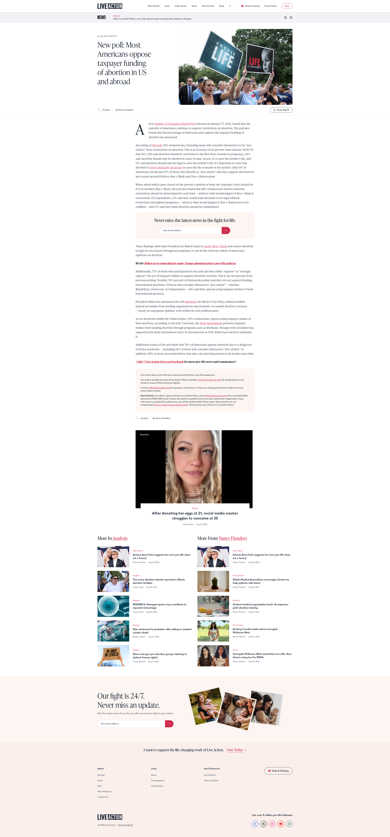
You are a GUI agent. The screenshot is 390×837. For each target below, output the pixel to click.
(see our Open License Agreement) (171, 405)
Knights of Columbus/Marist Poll (174, 124)
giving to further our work (209, 380)
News (194, 6)
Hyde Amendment (211, 323)
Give (287, 6)
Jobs (99, 786)
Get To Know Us (212, 768)
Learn (167, 6)
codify (215, 246)
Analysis (106, 110)
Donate (101, 775)
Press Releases (105, 791)
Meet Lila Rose (211, 780)
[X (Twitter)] (285, 17)
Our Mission (210, 775)
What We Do (154, 6)
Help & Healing (252, 6)
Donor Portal (270, 6)
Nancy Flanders (233, 538)
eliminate (191, 301)
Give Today (235, 749)
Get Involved (208, 6)
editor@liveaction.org (159, 388)
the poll (157, 145)
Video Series (181, 6)
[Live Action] (110, 6)
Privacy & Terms (125, 825)
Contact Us (103, 797)
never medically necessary (166, 167)
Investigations (158, 780)
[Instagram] (290, 17)
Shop (221, 6)
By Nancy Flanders (124, 110)
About (101, 768)
